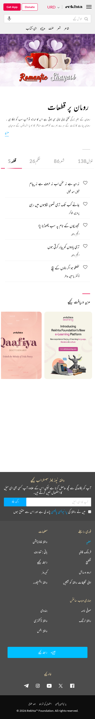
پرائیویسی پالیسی (59, 511)
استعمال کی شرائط (45, 703)
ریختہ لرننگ (85, 621)
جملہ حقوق (32, 703)
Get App (12, 7)
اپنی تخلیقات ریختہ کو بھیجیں (77, 582)
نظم (34, 161)
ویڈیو (42, 28)
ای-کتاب (31, 28)
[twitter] (61, 685)
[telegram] (26, 685)
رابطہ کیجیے (42, 562)
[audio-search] (9, 18)
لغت (51, 28)
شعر (59, 161)
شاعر (66, 28)
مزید (7, 132)
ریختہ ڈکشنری (41, 621)
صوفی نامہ (86, 610)
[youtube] (49, 685)
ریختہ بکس (42, 631)
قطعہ (12, 161)
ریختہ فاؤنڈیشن (40, 542)
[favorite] (85, 183)
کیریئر (45, 572)
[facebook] (72, 685)
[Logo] (73, 7)
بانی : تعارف (41, 552)
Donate (30, 7)
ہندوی (44, 610)
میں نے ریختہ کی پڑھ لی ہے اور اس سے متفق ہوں (49, 511)
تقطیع (88, 562)
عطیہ (88, 542)
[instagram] (38, 685)
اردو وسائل (85, 572)
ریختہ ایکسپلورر (40, 582)
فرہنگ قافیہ (85, 552)
